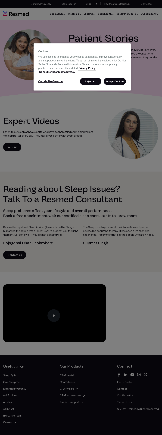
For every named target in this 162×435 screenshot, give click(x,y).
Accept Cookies (115, 81)
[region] (82, 67)
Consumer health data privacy (57, 72)
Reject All (90, 81)
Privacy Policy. (87, 68)
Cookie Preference (50, 81)
